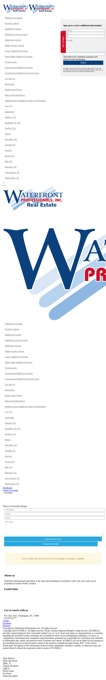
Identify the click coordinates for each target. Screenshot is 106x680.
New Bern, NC (11, 139)
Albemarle (9, 112)
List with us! (10, 79)
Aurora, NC (9, 156)
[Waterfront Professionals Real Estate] (10, 656)
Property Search (12, 23)
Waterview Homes (13, 40)
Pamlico (8, 150)
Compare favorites (51, 544)
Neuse (7, 134)
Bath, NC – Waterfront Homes (19, 599)
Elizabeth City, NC (13, 123)
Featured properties (13, 18)
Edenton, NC (10, 117)
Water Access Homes (14, 45)
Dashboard (7, 488)
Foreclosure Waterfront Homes (19, 68)
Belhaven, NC (11, 167)
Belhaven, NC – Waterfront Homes (21, 597)
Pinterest (6, 626)
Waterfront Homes (13, 29)
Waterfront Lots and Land (16, 34)
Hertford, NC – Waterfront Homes (21, 604)
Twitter (6, 621)
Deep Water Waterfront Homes (18, 56)
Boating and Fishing (13, 90)
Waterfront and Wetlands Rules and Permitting (25, 101)
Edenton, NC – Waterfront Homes (21, 602)
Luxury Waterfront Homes (16, 51)
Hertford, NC (10, 128)
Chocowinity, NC (12, 172)
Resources (9, 84)
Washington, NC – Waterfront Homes (22, 594)
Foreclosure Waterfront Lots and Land (22, 73)
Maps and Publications (15, 95)
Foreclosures (11, 62)
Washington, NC (12, 178)
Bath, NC (8, 161)
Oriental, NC (10, 145)
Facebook (7, 623)
